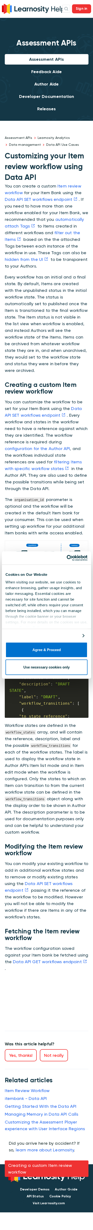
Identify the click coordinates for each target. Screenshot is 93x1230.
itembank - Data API (26, 1098)
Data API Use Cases (62, 145)
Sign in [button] (81, 8)
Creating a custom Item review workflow (40, 1168)
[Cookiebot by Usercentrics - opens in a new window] (67, 558)
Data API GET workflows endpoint (47, 961)
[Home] (33, 8)
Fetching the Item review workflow (43, 1191)
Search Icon (66, 9)
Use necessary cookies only (46, 667)
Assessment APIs (46, 59)
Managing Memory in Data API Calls (41, 1114)
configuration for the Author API (37, 448)
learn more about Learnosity (45, 1149)
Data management (25, 145)
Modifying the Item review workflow (44, 1181)
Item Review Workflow (27, 1090)
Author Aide (46, 84)
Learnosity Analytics (54, 138)
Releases (46, 108)
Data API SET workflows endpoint (38, 199)
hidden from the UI (24, 259)
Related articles (24, 1201)
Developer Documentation (46, 96)
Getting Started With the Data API (41, 1106)
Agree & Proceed (46, 650)
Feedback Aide (46, 71)
